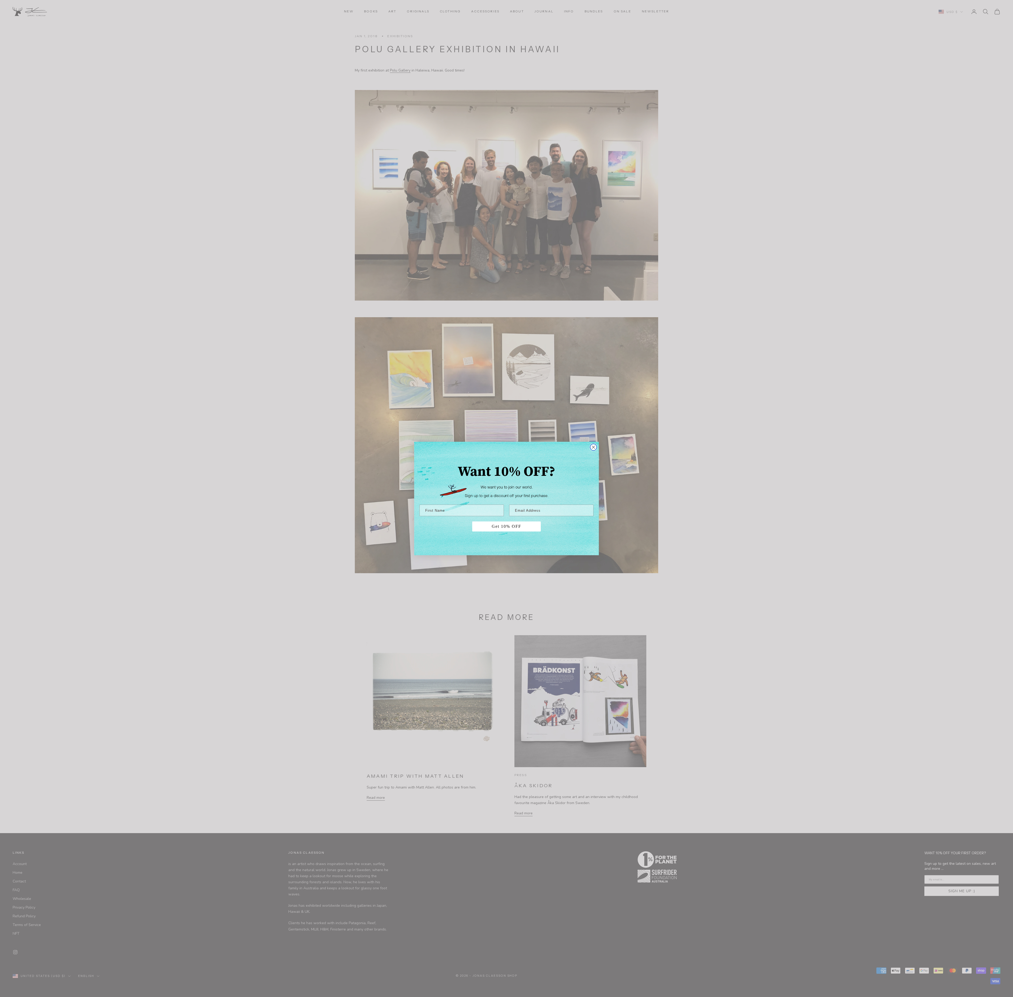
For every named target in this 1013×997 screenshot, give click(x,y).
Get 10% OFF (506, 526)
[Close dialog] (593, 447)
